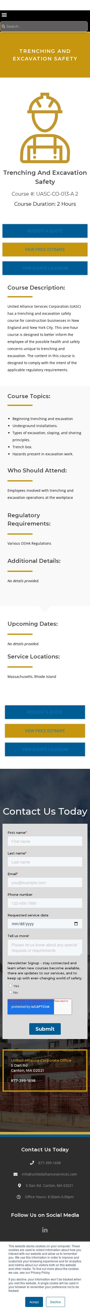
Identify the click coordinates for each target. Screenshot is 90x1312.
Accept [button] (34, 1302)
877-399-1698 (23, 1080)
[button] (4, 14)
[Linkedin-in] (45, 1230)
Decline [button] (55, 1302)
